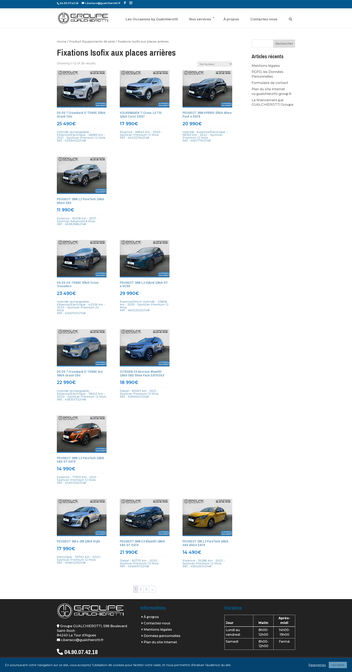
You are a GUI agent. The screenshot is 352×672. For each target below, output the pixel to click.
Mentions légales (266, 66)
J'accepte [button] (337, 665)
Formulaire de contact (270, 83)
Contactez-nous (263, 19)
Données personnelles (162, 636)
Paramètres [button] (317, 665)
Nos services (200, 19)
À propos (231, 19)
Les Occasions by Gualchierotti (152, 19)
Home (61, 41)
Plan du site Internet (160, 642)
